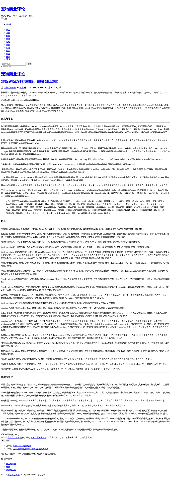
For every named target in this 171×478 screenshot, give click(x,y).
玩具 (8, 467)
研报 (8, 45)
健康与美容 (11, 470)
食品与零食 (11, 464)
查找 (29, 64)
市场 (8, 39)
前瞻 (8, 48)
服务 (8, 33)
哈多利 (9, 24)
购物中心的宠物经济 (22, 446)
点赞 (6, 441)
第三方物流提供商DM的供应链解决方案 (30, 449)
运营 (8, 54)
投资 (8, 51)
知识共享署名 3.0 (38, 437)
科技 (8, 36)
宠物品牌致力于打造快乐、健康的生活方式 (29, 81)
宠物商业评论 (13, 9)
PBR (8, 59)
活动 (8, 42)
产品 (8, 30)
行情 (8, 57)
